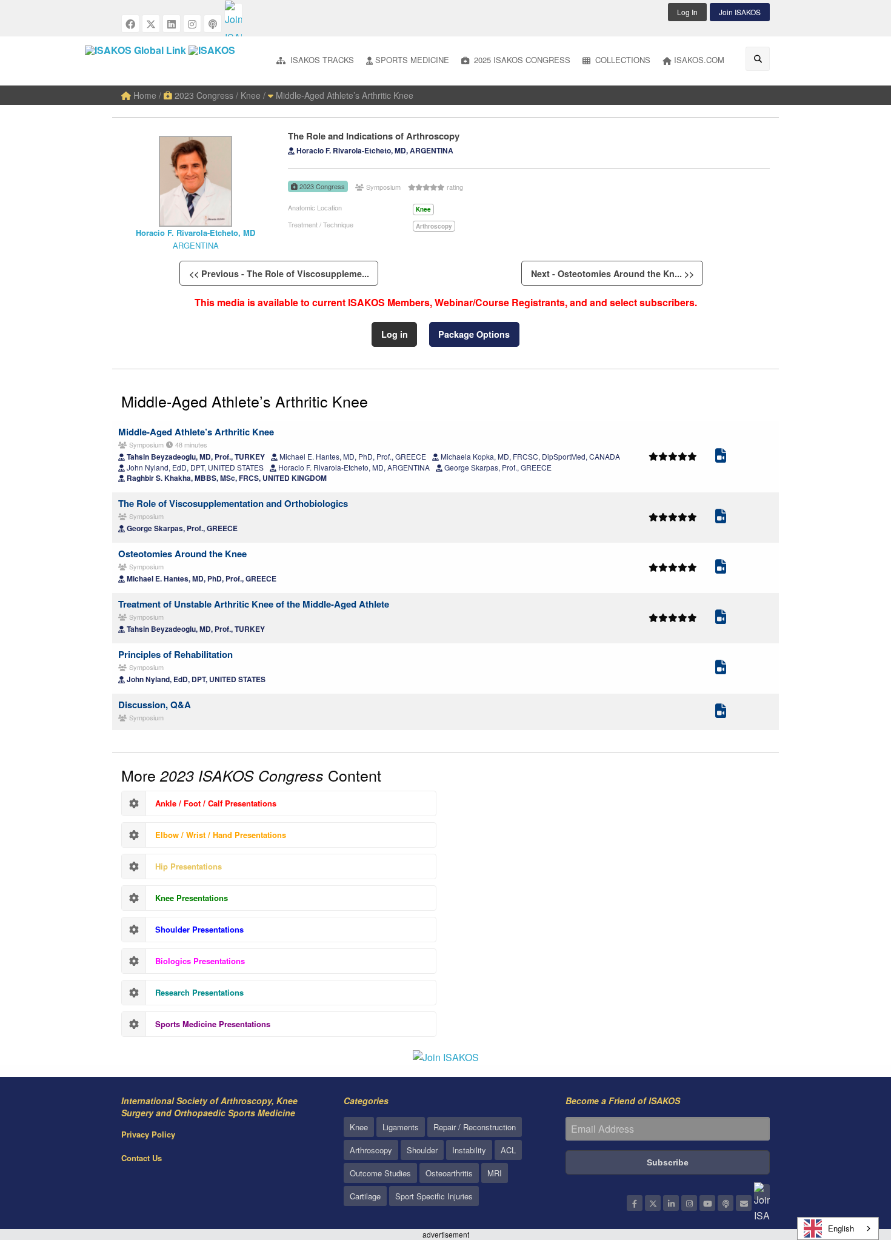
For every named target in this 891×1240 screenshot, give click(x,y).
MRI (494, 1173)
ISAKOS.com (699, 59)
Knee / (253, 95)
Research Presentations (199, 992)
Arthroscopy (371, 1150)
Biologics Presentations (200, 961)
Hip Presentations (188, 866)
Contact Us (141, 1158)
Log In (687, 12)
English (841, 1228)
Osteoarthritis (449, 1173)
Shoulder (422, 1150)
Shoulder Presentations (199, 929)
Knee (359, 1127)
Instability (469, 1150)
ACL (508, 1150)
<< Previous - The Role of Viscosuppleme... (279, 273)
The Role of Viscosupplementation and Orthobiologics (233, 503)
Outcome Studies (380, 1173)
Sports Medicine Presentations (212, 1024)
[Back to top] (851, 1164)
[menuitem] (315, 60)
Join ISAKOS (740, 12)
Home (143, 95)
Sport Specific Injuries (434, 1196)
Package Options (474, 334)
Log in (394, 334)
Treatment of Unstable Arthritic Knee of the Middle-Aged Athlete (253, 604)
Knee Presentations (191, 897)
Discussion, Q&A (154, 704)
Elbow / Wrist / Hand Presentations (220, 834)
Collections (621, 59)
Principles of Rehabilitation (175, 654)
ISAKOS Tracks (321, 59)
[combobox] (838, 1228)
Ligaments (400, 1127)
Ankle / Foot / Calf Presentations (215, 803)
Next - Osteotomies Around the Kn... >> (612, 273)
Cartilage (365, 1196)
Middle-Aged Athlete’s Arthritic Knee (343, 95)
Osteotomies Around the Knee (182, 553)
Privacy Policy (148, 1134)
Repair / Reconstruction (474, 1127)
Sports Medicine (412, 59)
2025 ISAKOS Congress (521, 59)
